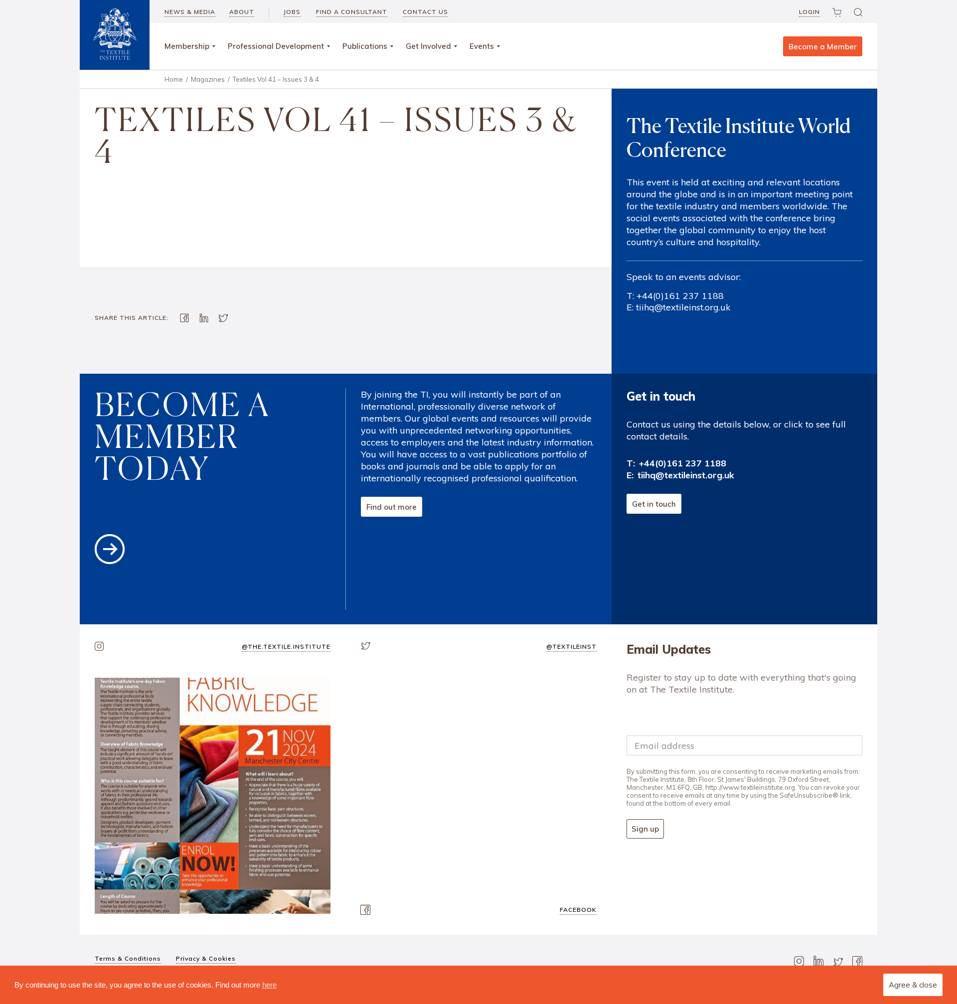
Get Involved (428, 46)
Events (482, 46)
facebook (578, 909)
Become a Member (823, 46)
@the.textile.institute (286, 646)
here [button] (269, 985)
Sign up (645, 829)
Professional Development (276, 46)
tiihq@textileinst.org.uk (683, 307)
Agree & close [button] (913, 985)
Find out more (391, 507)
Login (809, 11)
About (241, 11)
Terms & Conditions (128, 958)
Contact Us (425, 11)
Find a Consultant (351, 11)
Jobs (292, 11)
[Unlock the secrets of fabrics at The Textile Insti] (212, 795)
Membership (186, 46)
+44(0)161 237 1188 (680, 295)
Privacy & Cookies (206, 958)
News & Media (189, 11)
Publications (364, 46)
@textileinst (571, 646)
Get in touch (654, 504)
